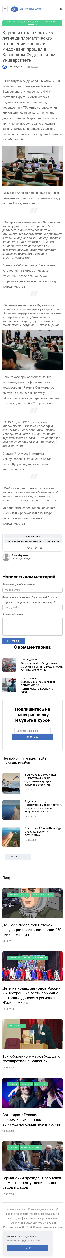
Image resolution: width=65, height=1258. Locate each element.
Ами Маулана (16, 66)
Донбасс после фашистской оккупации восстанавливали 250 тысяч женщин (31, 930)
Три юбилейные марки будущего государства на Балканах (31, 1058)
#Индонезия (33, 536)
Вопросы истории (42, 894)
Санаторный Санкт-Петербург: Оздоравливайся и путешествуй (43, 832)
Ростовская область (20, 958)
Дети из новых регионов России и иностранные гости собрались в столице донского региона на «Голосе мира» (31, 995)
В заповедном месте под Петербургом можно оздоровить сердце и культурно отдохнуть (40, 779)
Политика (26, 1084)
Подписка (32, 737)
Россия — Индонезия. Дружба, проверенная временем (32, 23)
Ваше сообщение (12, 614)
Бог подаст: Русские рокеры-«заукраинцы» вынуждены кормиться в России (31, 1120)
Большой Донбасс (18, 894)
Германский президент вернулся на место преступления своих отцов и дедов (31, 1183)
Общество (40, 958)
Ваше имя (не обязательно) (18, 584)
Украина (13, 1084)
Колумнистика (16, 1026)
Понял (27, 1248)
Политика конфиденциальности (23, 1240)
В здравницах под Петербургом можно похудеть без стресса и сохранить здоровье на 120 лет (43, 806)
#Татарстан (53, 541)
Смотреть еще (18, 857)
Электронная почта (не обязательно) (24, 597)
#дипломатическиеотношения (24, 541)
